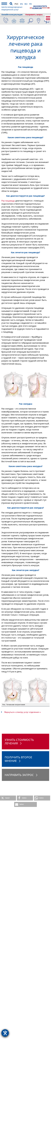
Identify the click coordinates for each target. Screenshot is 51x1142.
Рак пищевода (8, 201)
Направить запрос (34, 14)
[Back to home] (40, 7)
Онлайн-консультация (12, 14)
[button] (8, 798)
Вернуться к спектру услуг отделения (21, 712)
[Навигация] (4, 4)
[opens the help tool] (5, 1033)
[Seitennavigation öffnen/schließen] (48, 18)
